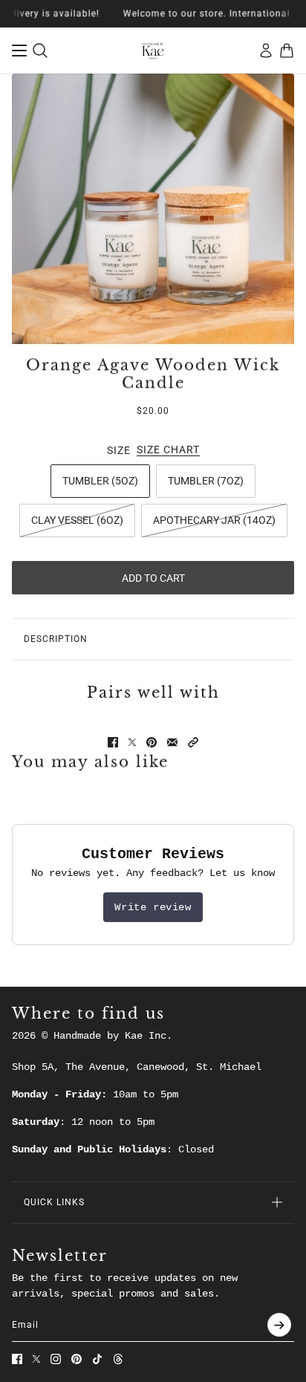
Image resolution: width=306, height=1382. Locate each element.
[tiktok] (97, 1359)
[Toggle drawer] (19, 50)
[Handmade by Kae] (153, 50)
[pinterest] (76, 1359)
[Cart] (286, 50)
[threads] (118, 1359)
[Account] (265, 50)
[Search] (40, 50)
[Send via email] (172, 742)
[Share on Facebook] (113, 742)
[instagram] (56, 1359)
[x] (36, 1359)
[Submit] (279, 1325)
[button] (193, 742)
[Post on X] (132, 742)
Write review (152, 907)
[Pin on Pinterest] (151, 742)
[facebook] (17, 1359)
